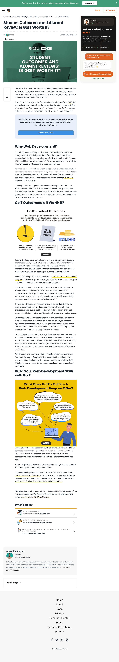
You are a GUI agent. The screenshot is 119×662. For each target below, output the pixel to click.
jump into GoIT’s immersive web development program (38, 481)
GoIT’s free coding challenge (27, 475)
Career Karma (25, 557)
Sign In (97, 10)
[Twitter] (56, 640)
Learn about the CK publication (36, 497)
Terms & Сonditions (59, 627)
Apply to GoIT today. (45, 132)
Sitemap (59, 631)
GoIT (70, 102)
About (59, 604)
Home (59, 599)
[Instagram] (62, 640)
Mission (59, 613)
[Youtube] (67, 640)
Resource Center (59, 618)
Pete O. (11, 35)
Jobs (60, 609)
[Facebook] (52, 640)
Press (59, 622)
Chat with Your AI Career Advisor (98, 74)
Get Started (89, 3)
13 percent (68, 178)
